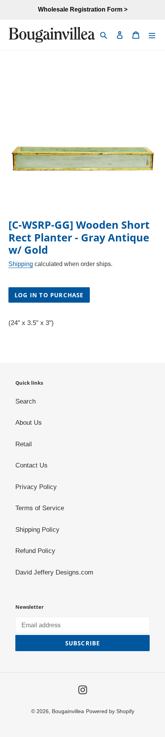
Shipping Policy (37, 529)
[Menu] (152, 35)
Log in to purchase (49, 295)
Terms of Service (39, 508)
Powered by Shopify (110, 711)
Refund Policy (35, 550)
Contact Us (31, 465)
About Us (28, 422)
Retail (23, 444)
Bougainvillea (68, 711)
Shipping (20, 264)
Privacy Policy (36, 487)
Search (25, 401)
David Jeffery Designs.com (54, 572)
